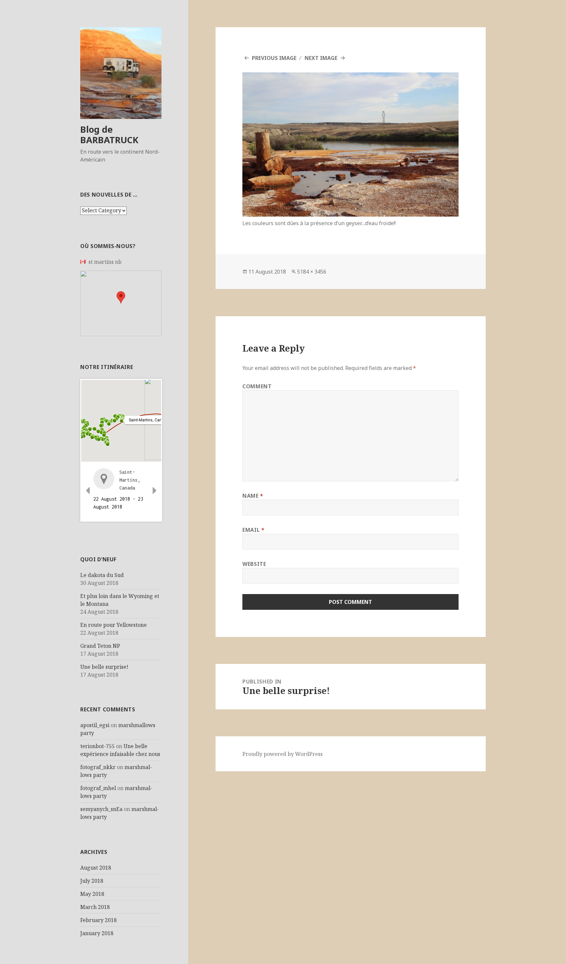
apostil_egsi (94, 725)
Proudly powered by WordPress (282, 754)
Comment (257, 386)
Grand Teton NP (100, 645)
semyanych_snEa (101, 809)
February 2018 (98, 920)
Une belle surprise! (104, 666)
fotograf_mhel (98, 788)
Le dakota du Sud (102, 575)
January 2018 (96, 933)
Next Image (321, 58)
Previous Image (274, 58)
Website (254, 564)
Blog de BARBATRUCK (109, 134)
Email (253, 529)
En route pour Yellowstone (113, 624)
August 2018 (95, 867)
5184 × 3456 (311, 271)
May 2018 (92, 893)
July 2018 (91, 880)
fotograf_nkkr (98, 767)
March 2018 (95, 907)
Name (252, 495)
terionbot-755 (97, 746)
